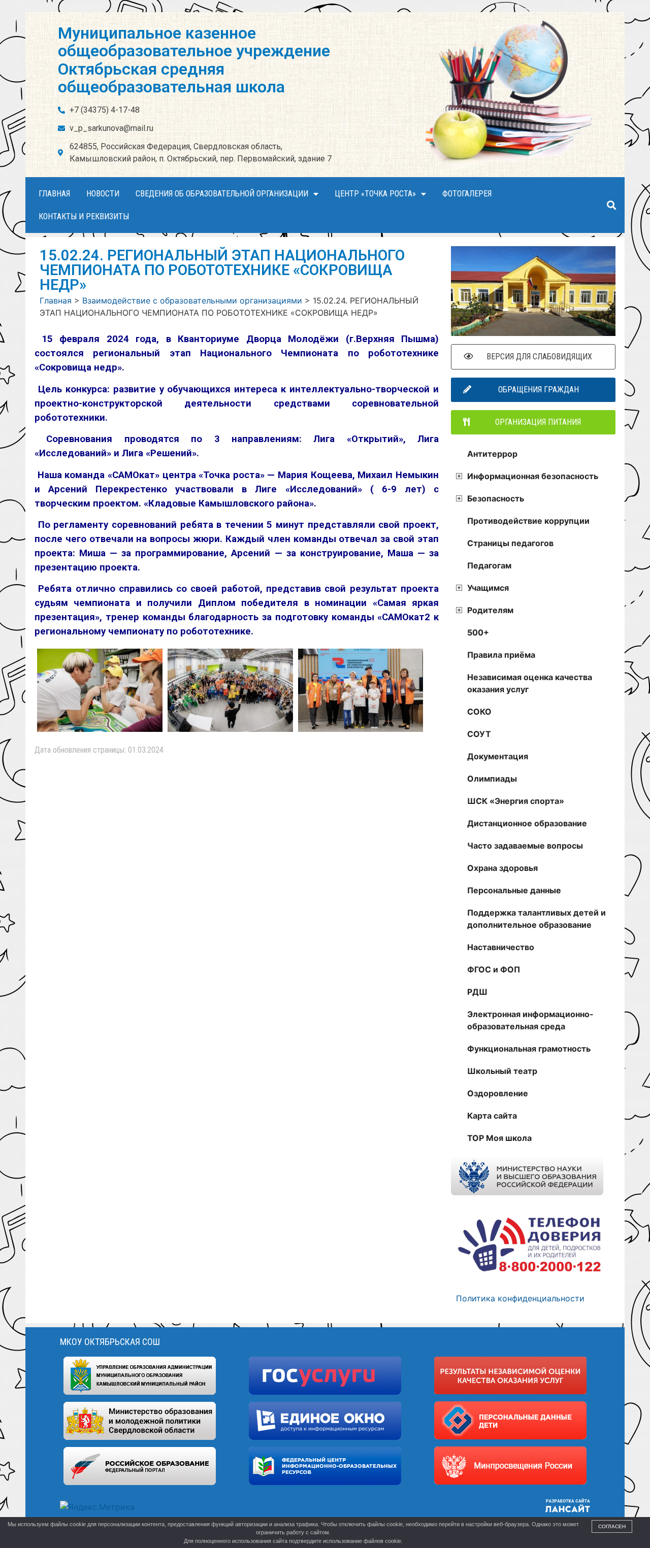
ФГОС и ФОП (493, 969)
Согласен (612, 1526)
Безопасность (495, 498)
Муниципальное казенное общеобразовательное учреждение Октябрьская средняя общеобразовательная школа (194, 59)
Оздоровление (497, 1093)
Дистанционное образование (527, 823)
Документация (497, 756)
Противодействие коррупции (528, 521)
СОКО (479, 711)
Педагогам (489, 565)
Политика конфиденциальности (520, 1298)
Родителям (490, 610)
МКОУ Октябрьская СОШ (110, 1341)
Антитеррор (492, 454)
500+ (478, 632)
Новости (102, 193)
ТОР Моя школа (499, 1138)
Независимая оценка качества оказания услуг (529, 683)
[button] (611, 205)
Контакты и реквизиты (84, 216)
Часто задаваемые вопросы (525, 845)
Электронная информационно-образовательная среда (530, 1020)
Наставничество (500, 947)
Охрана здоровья (502, 868)
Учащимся (488, 588)
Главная (54, 193)
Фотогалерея (467, 193)
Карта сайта (492, 1115)
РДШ (477, 992)
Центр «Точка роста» (375, 193)
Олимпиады (492, 778)
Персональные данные (514, 890)
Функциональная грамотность (529, 1049)
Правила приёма (501, 655)
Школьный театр (502, 1071)
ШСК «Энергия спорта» (515, 801)
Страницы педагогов (510, 543)
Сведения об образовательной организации (222, 193)
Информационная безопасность (532, 476)
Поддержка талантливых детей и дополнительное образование (536, 918)
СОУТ (479, 734)
